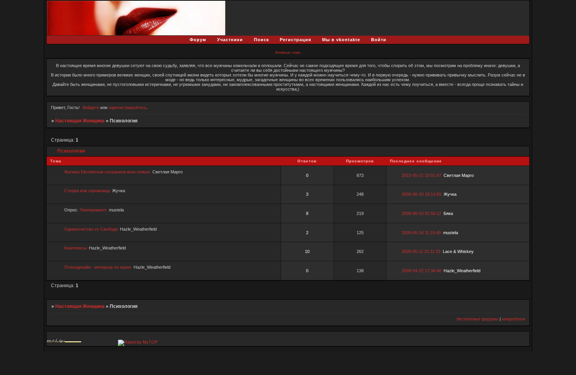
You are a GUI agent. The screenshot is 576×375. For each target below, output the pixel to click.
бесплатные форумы (477, 319)
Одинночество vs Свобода (91, 229)
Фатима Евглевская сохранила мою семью (107, 171)
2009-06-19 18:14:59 (421, 194)
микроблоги (513, 319)
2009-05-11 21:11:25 (421, 251)
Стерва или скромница (87, 190)
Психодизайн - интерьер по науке (97, 267)
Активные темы (287, 53)
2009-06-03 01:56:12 (421, 213)
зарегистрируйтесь (128, 107)
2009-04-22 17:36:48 (421, 270)
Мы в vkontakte (341, 39)
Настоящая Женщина (80, 121)
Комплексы (75, 248)
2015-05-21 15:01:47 (421, 175)
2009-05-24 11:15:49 (421, 232)
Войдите (91, 107)
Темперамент (93, 210)
